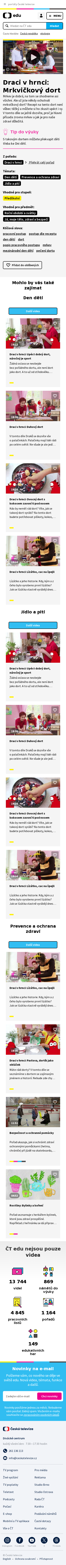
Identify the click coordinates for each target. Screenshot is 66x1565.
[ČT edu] (12, 17)
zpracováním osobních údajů (41, 1415)
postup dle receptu (42, 234)
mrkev (47, 245)
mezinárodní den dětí (18, 250)
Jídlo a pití (12, 183)
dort (21, 239)
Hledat (54, 26)
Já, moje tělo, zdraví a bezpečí (26, 219)
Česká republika (29, 33)
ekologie (45, 33)
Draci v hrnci (13, 162)
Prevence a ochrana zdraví (40, 177)
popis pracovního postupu (21, 245)
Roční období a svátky (20, 213)
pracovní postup (14, 234)
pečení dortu (45, 250)
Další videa (33, 311)
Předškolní (12, 198)
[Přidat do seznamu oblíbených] (55, 323)
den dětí (9, 239)
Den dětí (11, 177)
